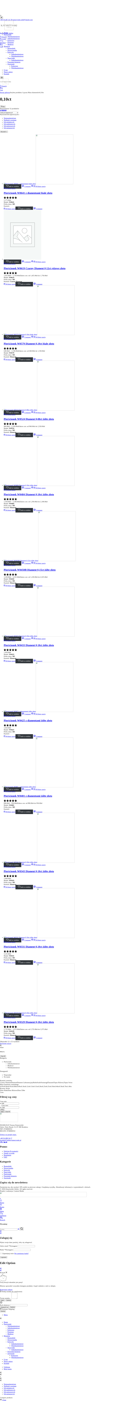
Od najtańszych (9, 122)
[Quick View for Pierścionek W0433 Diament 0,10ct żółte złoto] (32, 639)
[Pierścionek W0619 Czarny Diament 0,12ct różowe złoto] (22, 259)
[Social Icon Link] (0, 1142)
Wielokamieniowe (13, 37)
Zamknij (8, 1300)
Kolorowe (10, 40)
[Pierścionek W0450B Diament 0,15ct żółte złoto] (40, 561)
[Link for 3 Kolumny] (4, 110)
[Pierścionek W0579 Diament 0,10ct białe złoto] (39, 334)
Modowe (10, 44)
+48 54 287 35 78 (6, 20)
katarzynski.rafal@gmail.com (23, 20)
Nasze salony (8, 72)
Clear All (3, 1056)
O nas (6, 70)
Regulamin (7, 1155)
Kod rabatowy (5, 1305)
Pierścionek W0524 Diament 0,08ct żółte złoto (29, 419)
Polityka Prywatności (11, 1151)
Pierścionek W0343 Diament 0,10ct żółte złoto (29, 871)
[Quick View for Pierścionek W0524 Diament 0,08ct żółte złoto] (32, 413)
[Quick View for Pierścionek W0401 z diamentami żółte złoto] (32, 789)
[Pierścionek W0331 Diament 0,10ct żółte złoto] (39, 937)
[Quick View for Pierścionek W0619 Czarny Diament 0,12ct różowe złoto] (32, 262)
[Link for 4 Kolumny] (6, 110)
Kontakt (6, 74)
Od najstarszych (9, 128)
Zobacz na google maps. (8, 1135)
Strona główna (5, 92)
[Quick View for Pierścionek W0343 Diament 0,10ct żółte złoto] (32, 865)
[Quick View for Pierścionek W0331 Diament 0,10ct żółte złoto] (32, 940)
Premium (10, 42)
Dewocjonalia (12, 50)
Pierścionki (7, 35)
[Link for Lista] (1, 110)
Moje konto (8, 1369)
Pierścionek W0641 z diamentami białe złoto (28, 193)
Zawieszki (10, 64)
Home (6, 33)
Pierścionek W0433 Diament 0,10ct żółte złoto (29, 645)
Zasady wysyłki (9, 1153)
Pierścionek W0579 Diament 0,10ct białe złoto (29, 343)
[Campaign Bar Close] (1, 17)
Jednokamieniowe (13, 38)
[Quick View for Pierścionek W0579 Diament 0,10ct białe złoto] (32, 337)
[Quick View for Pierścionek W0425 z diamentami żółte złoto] (32, 714)
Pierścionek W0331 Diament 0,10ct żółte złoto (29, 946)
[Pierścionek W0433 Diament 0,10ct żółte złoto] (39, 636)
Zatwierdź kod (4, 1307)
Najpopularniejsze (10, 118)
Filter (3, 106)
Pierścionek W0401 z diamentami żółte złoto (28, 796)
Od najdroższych (9, 124)
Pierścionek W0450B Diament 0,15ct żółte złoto (30, 569)
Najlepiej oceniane (10, 120)
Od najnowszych (9, 126)
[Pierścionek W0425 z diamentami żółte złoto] (38, 711)
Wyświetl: (3, 131)
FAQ (5, 1157)
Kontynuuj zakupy (6, 1290)
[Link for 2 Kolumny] (2, 110)
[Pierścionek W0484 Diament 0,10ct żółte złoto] (39, 485)
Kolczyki (10, 52)
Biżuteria (7, 46)
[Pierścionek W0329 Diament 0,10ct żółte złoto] (39, 1013)
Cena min (3, 1101)
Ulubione (7, 1367)
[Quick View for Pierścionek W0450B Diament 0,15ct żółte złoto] (32, 563)
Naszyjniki (11, 58)
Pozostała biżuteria (13, 62)
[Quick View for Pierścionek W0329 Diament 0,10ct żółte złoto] (32, 1015)
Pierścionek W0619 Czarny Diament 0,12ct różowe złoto (34, 268)
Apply (2, 1111)
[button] (26, 186)
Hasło (6, 1250)
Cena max (4, 1105)
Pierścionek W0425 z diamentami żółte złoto (28, 720)
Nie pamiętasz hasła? (21, 1253)
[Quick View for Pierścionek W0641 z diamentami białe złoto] (32, 186)
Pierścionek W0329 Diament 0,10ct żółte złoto (29, 1022)
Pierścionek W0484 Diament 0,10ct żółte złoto (29, 494)
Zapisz (2, 1300)
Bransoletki (11, 48)
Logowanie (3, 1257)
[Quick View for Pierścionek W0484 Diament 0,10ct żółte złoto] (32, 488)
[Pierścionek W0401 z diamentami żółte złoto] (38, 787)
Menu (6, 1315)
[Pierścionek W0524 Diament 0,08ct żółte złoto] (39, 410)
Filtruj (2, 1109)
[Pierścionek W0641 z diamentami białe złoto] (38, 184)
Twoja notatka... (6, 1298)
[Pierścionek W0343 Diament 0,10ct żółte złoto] (39, 862)
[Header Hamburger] (2, 78)
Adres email (8, 1246)
